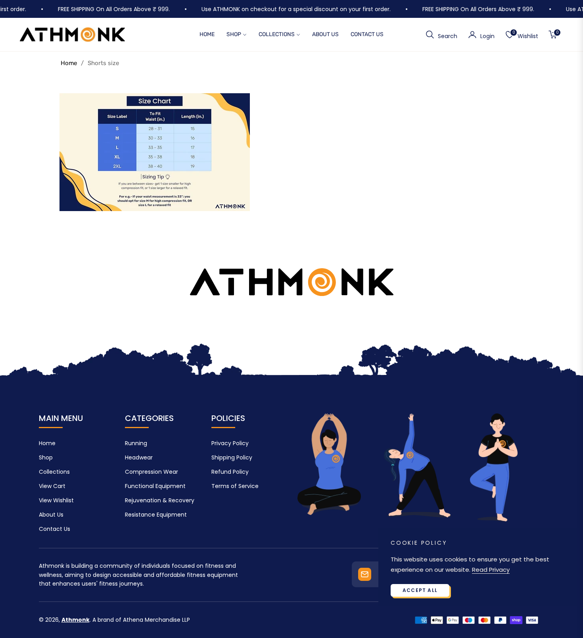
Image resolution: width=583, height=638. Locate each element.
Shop (46, 457)
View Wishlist (56, 500)
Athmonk (75, 620)
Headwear (139, 457)
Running (136, 443)
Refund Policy (230, 472)
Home (69, 63)
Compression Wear (151, 472)
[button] (441, 34)
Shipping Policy (231, 457)
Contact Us (54, 529)
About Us (51, 515)
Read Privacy (491, 569)
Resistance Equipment (156, 515)
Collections (54, 472)
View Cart (52, 486)
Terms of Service (235, 486)
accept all (420, 590)
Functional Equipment (155, 486)
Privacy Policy (230, 443)
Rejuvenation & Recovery (159, 500)
